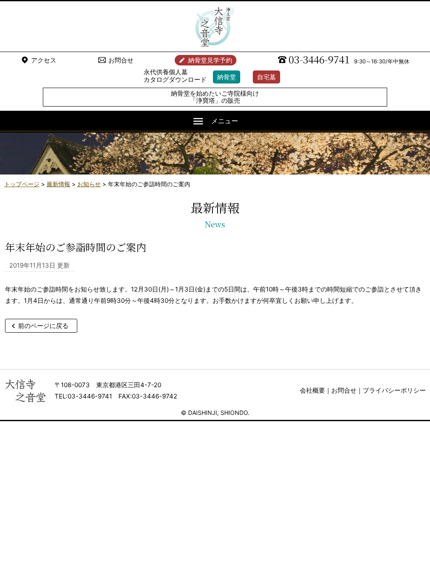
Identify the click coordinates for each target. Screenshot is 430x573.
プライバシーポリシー (394, 390)
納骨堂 (226, 77)
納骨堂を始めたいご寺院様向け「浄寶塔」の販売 (215, 96)
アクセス (43, 60)
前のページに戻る (43, 326)
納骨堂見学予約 (210, 60)
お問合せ (121, 60)
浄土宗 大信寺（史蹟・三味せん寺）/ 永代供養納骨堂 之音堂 (215, 26)
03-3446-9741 (319, 59)
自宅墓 (266, 77)
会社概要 (312, 390)
